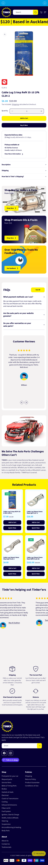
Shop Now (10, 208)
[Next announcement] (44, 3)
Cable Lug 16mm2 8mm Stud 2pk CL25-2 (11, 558)
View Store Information (13, 154)
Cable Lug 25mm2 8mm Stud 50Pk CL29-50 (35, 558)
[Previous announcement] (3, 3)
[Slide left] (21, 402)
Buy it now (24, 125)
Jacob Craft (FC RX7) (35, 615)
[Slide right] (26, 402)
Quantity (5, 111)
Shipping (15, 104)
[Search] (35, 12)
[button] (44, 12)
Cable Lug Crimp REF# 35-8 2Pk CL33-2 (12, 512)
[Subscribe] (39, 745)
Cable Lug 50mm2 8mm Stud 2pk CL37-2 (35, 512)
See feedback (11, 268)
